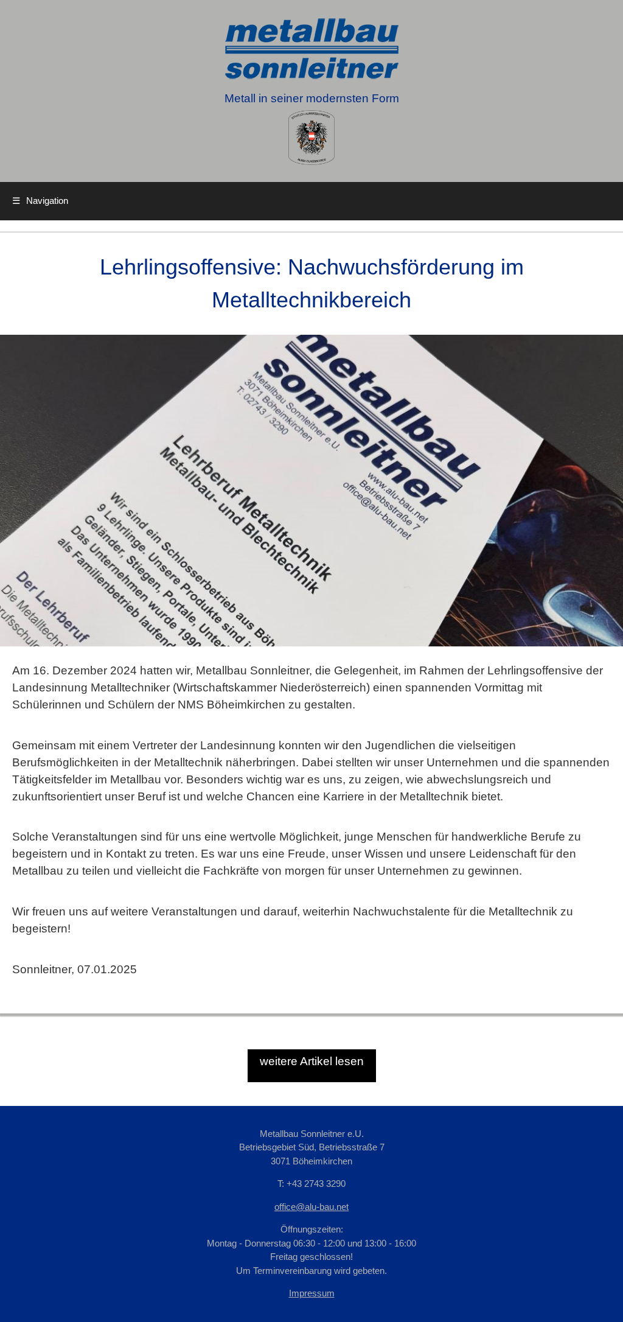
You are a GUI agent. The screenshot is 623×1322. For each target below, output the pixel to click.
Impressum (312, 1293)
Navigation (40, 200)
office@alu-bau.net (311, 1206)
